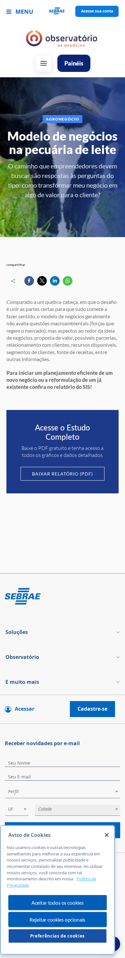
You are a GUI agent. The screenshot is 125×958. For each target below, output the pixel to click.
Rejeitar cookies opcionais (57, 919)
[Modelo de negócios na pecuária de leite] (29, 281)
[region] (57, 890)
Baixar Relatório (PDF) (62, 473)
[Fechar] (107, 835)
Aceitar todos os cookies (57, 903)
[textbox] (65, 791)
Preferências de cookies (57, 936)
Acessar (24, 708)
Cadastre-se (92, 708)
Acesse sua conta (97, 11)
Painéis (73, 63)
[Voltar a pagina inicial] (62, 11)
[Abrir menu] (43, 63)
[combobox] (62, 792)
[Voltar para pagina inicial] (62, 597)
